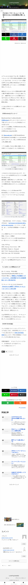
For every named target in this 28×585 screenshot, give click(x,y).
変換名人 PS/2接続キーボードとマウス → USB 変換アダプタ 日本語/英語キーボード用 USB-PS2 (14, 278)
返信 (24, 544)
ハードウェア (10, 351)
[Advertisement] (14, 59)
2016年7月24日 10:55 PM (8, 550)
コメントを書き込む (14, 561)
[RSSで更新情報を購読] (20, 402)
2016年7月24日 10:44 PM (7, 537)
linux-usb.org (7, 135)
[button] (22, 38)
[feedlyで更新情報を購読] (8, 402)
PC (3, 351)
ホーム (7, 578)
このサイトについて (14, 580)
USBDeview (5, 120)
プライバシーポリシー (20, 578)
